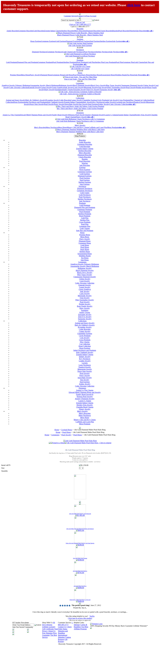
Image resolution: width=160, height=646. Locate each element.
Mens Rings (25, 75)
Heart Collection (85, 346)
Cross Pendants (110, 62)
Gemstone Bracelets (25, 31)
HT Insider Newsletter (20, 623)
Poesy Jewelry (35, 75)
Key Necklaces (98, 102)
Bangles (115, 31)
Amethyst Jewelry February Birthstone (16, 85)
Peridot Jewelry (141, 87)
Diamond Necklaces (39, 52)
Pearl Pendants (57, 62)
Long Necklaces (128, 102)
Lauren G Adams (111, 115)
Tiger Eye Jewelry (93, 90)
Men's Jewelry (80, 125)
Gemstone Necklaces (55, 52)
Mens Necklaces (52, 127)
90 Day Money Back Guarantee (121, 626)
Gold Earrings (60, 41)
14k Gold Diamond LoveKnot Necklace (80, 56)
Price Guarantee (49, 634)
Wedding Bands (121, 75)
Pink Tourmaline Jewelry (117, 87)
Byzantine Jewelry (52, 100)
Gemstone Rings (58, 75)
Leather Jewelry (110, 102)
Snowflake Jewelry (72, 104)
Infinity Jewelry (87, 102)
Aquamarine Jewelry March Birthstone (44, 85)
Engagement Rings (108, 75)
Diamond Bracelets (93, 31)
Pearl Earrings (84, 41)
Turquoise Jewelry (107, 90)
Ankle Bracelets (12, 31)
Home (56, 430)
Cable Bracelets (65, 100)
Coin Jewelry (114, 100)
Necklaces (80, 50)
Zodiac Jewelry (103, 104)
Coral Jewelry (85, 281)
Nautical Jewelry (140, 102)
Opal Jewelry (103, 87)
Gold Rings (68, 75)
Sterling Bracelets (67, 31)
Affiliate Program (80, 629)
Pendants (80, 60)
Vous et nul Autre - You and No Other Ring (80, 79)
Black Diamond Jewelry (82, 85)
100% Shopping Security (99, 626)
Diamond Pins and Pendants (27, 62)
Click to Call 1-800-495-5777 (80, 24)
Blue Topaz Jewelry (113, 85)
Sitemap (77, 625)
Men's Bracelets (80, 31)
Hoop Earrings (35, 41)
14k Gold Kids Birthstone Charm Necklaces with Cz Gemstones (80, 121)
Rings (80, 73)
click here (133, 5)
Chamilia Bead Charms (84, 407)
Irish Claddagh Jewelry (55, 102)
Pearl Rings (77, 75)
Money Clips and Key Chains (78, 127)
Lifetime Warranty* (140, 626)
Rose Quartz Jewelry (84, 306)
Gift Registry (62, 640)
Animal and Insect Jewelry (16, 100)
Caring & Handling (80, 626)
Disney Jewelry (81, 117)
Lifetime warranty (48, 627)
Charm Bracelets (106, 31)
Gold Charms (139, 62)
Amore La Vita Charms (11, 115)
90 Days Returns (48, 624)
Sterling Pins (99, 62)
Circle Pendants (103, 100)
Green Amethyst (58, 87)
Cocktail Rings (66, 430)
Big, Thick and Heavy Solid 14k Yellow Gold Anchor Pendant (80, 109)
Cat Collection (145, 100)
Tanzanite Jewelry (79, 90)
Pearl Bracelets (123, 31)
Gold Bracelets (38, 31)
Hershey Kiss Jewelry (143, 115)
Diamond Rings (46, 75)
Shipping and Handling (63, 632)
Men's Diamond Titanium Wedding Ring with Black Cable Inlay (80, 132)
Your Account (91, 16)
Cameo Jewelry (76, 100)
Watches (132, 31)
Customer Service (70, 16)
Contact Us (81, 16)
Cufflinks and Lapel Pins (98, 127)
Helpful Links (79, 623)
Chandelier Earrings (89, 100)
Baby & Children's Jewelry (36, 100)
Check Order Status (65, 628)
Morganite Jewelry (91, 87)
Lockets (119, 102)
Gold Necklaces (78, 52)
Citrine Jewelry (148, 85)
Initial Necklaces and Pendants (35, 102)
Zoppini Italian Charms (52, 31)
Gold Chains (67, 52)
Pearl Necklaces (90, 52)
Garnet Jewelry (46, 87)
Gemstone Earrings (48, 41)
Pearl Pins (119, 62)
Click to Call (80, 22)
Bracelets (80, 29)
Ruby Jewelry (50, 90)
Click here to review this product (80, 618)
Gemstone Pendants (45, 62)
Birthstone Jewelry (66, 85)
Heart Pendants (81, 62)
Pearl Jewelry (131, 87)
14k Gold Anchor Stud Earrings (80, 45)
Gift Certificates (48, 629)
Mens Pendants (113, 127)
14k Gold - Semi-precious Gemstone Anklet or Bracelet (80, 94)
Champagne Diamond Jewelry (132, 85)
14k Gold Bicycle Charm (80, 69)
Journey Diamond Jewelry (95, 115)
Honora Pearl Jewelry (77, 115)
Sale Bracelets (141, 31)
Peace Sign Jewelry (37, 104)
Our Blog (84, 627)
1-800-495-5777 (65, 624)
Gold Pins (91, 62)
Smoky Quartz (67, 90)
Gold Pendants (11, 62)
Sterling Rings (95, 75)
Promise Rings (15, 75)
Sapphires (58, 90)
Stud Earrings (95, 41)
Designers (80, 113)
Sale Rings (138, 75)
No (93, 616)
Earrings (80, 39)
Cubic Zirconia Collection (18, 87)
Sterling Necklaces (102, 52)
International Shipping (62, 636)
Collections (80, 98)
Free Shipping (47, 633)
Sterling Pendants (69, 62)
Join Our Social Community (22, 627)
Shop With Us (47, 623)
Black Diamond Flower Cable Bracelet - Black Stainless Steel (80, 35)
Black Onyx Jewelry (98, 85)
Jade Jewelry (69, 87)
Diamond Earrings (72, 41)
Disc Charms (135, 100)
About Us (51, 631)
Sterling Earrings (106, 41)
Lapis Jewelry (79, 87)
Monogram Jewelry (85, 369)
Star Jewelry (83, 104)
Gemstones (80, 83)
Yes (90, 616)
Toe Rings (130, 75)
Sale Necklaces (115, 52)
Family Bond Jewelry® (60, 115)
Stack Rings (86, 75)
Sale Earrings (117, 41)
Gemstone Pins (128, 62)
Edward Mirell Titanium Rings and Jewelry (36, 115)
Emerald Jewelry (34, 87)
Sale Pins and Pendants (84, 231)
